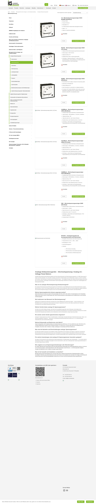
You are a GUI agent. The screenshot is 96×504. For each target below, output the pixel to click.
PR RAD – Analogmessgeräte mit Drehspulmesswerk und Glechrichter (71, 236)
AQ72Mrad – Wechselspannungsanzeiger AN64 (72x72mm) (72, 141)
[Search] (46, 4)
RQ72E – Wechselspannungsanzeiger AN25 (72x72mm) (73, 48)
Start (9, 11)
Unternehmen (40, 8)
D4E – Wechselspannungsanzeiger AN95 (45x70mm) (72, 204)
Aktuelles (34, 8)
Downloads (48, 8)
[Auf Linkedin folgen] (54, 5)
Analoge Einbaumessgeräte (42, 11)
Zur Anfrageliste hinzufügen (78, 40)
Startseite (11, 8)
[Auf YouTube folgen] (56, 5)
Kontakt (54, 8)
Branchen (22, 8)
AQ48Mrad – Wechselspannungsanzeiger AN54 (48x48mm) (72, 110)
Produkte (16, 8)
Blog (52, 5)
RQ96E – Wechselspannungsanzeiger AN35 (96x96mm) (73, 79)
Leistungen (27, 8)
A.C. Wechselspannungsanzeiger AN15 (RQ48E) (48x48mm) (71, 18)
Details (63, 40)
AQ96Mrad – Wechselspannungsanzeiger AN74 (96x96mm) (72, 173)
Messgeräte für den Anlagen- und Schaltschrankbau (26, 11)
